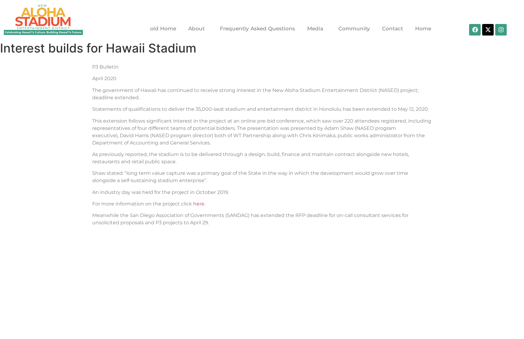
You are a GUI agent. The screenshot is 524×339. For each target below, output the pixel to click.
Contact (392, 28)
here (198, 204)
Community (354, 28)
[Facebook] (475, 30)
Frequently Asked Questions (257, 28)
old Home (163, 28)
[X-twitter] (488, 30)
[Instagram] (501, 30)
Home (423, 28)
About (196, 28)
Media (315, 28)
